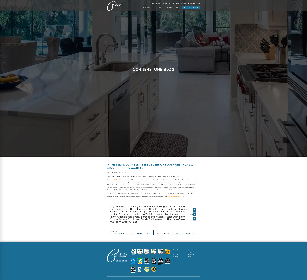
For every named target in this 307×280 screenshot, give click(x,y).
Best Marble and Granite (143, 209)
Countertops (172, 7)
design (123, 216)
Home (152, 3)
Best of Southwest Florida (172, 209)
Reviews (164, 3)
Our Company (113, 172)
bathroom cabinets (126, 206)
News (108, 172)
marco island (147, 216)
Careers (171, 3)
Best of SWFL (117, 211)
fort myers (133, 216)
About (158, 3)
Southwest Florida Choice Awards (147, 219)
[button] (194, 210)
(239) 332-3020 (194, 3)
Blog (177, 3)
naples (159, 216)
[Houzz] (120, 261)
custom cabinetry (163, 214)
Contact (183, 3)
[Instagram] (126, 261)
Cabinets (159, 7)
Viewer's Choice (128, 221)
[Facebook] (117, 261)
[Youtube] (123, 261)
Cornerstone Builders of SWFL (136, 214)
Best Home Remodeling (151, 206)
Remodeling (146, 7)
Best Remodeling (135, 211)
